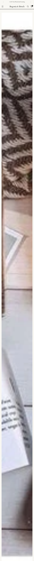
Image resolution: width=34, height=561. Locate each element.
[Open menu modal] (2, 6)
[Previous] (3, 2)
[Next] (31, 2)
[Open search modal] (28, 6)
